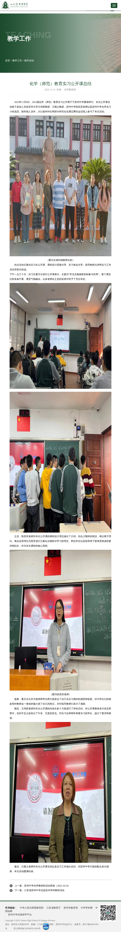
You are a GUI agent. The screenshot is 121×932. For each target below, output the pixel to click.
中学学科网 (87, 908)
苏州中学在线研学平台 (20, 914)
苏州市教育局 (71, 908)
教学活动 (29, 60)
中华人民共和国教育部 (32, 908)
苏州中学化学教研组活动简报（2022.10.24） (47, 885)
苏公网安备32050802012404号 (27, 928)
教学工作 (17, 60)
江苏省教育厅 (53, 908)
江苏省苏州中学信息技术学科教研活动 (44, 890)
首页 (7, 60)
